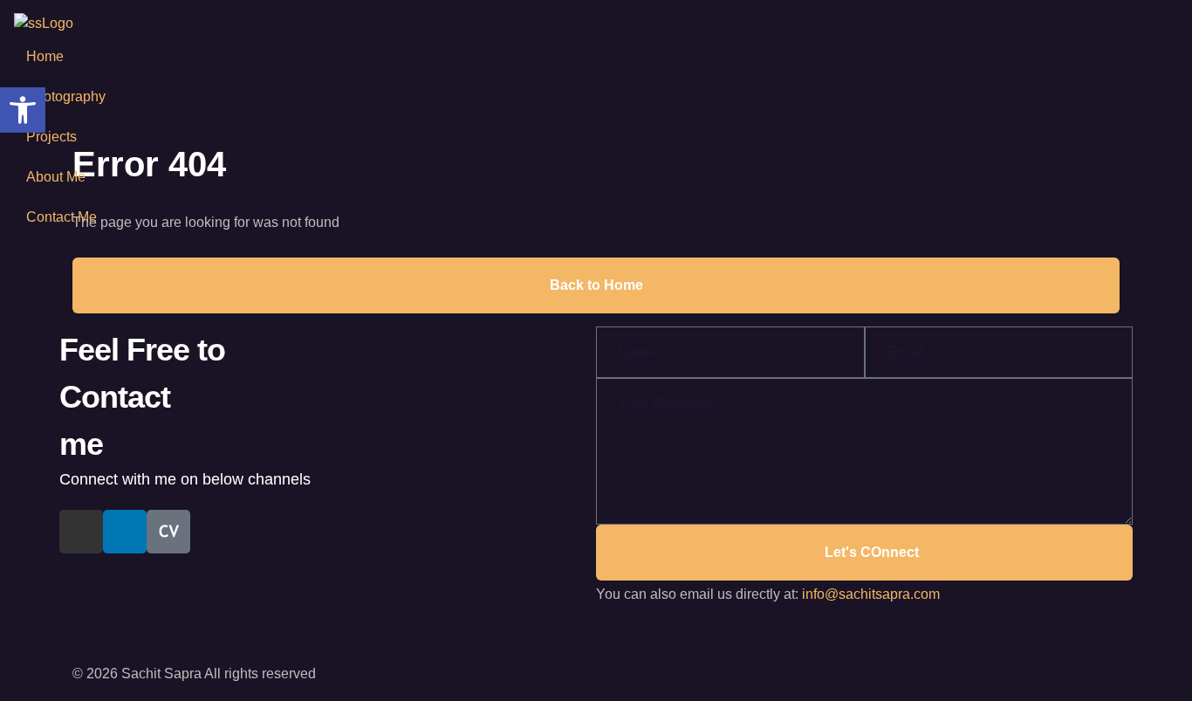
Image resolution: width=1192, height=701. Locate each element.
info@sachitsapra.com (871, 594)
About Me (56, 176)
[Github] (81, 531)
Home (45, 56)
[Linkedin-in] (125, 531)
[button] (22, 110)
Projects (51, 136)
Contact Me (61, 217)
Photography (66, 96)
